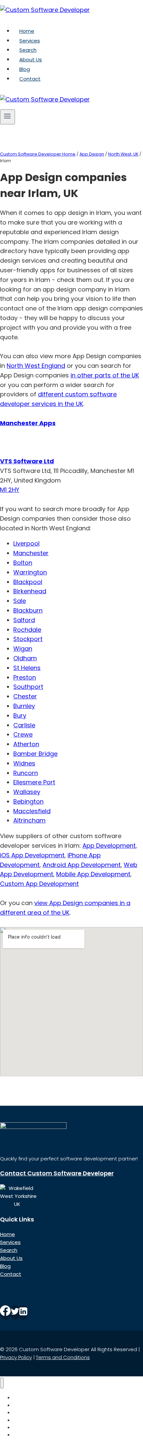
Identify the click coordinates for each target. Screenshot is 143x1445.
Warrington (30, 572)
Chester (25, 696)
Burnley (24, 706)
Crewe (23, 734)
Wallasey (26, 792)
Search (28, 49)
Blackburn (28, 610)
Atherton (26, 744)
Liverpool (26, 543)
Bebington (28, 801)
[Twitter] (15, 1312)
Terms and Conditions (63, 1357)
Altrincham (29, 820)
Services (29, 40)
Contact (30, 78)
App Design (91, 154)
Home (26, 31)
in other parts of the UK (105, 375)
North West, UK (123, 154)
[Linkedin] (23, 1312)
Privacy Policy (16, 1357)
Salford (24, 620)
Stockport (28, 639)
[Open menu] (7, 116)
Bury (19, 715)
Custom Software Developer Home (37, 154)
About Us (30, 59)
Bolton (22, 562)
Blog (24, 69)
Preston (24, 677)
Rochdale (27, 629)
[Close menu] (2, 1383)
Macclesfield (32, 811)
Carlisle (24, 725)
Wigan (22, 648)
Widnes (24, 763)
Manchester (31, 553)
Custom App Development (39, 884)
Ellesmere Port (34, 782)
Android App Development (82, 865)
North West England (36, 365)
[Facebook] (5, 1312)
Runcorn (25, 773)
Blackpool (27, 582)
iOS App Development (32, 855)
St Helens (27, 668)
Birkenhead (29, 591)
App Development (109, 845)
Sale (19, 601)
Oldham (25, 658)
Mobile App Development (93, 874)
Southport (28, 687)
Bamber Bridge (35, 754)
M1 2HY (9, 490)
